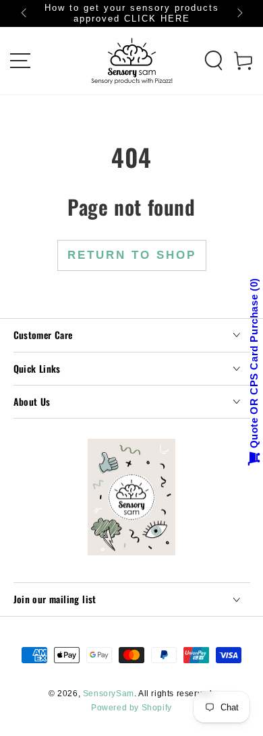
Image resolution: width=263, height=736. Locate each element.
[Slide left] (24, 13)
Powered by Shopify (131, 707)
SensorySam (108, 693)
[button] (214, 60)
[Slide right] (238, 13)
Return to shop (131, 255)
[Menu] (20, 60)
